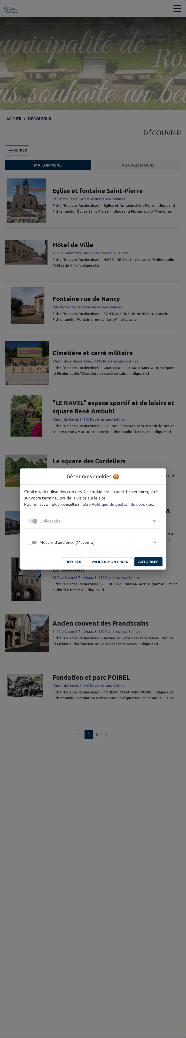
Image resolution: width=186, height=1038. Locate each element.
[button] (93, 521)
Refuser (73, 562)
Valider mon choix (110, 562)
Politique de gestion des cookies (122, 504)
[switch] (30, 542)
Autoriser (148, 562)
